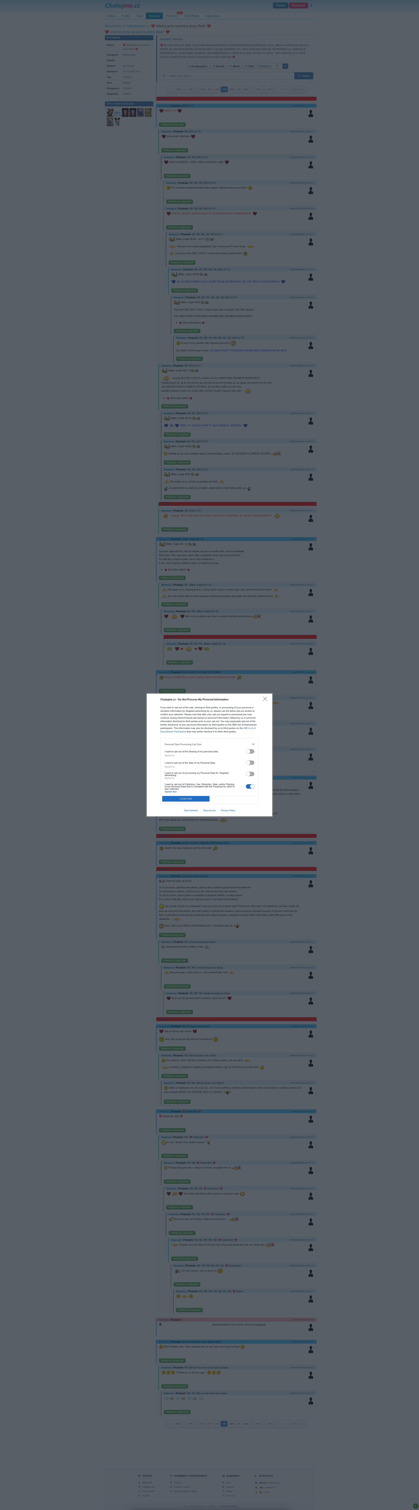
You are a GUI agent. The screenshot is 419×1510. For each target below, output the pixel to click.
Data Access (209, 810)
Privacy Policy (228, 810)
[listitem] (209, 744)
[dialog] (209, 755)
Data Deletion (191, 810)
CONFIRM (186, 799)
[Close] (266, 700)
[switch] (250, 751)
